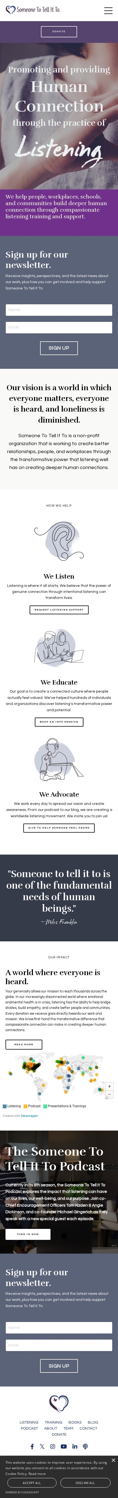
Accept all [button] (32, 1483)
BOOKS (75, 1422)
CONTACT (88, 1428)
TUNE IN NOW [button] (28, 1234)
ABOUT (50, 1428)
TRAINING (53, 1422)
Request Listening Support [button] (59, 610)
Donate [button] (59, 31)
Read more (37, 1473)
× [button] (113, 1460)
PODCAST (29, 1428)
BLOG (93, 1422)
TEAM (68, 1428)
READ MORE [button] (23, 1044)
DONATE (59, 1434)
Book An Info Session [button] (59, 722)
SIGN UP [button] (59, 348)
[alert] (59, 1477)
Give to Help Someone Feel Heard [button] (59, 828)
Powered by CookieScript (22, 1492)
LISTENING (29, 1422)
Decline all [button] (85, 1483)
